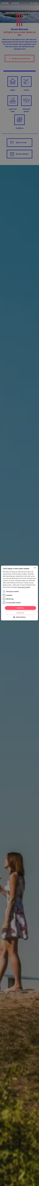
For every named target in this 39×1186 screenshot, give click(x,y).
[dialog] (19, 593)
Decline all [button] (20, 613)
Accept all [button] (20, 608)
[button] (19, 617)
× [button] (35, 568)
